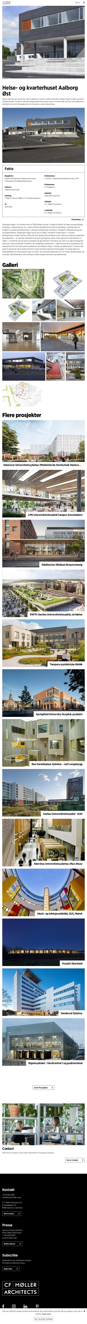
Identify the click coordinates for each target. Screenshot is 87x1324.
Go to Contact (72, 1160)
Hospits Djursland (72, 963)
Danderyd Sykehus (71, 1013)
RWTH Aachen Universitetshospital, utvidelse (56, 614)
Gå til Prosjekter (41, 1088)
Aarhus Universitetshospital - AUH (62, 813)
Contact (8, 1148)
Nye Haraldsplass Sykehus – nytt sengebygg (57, 764)
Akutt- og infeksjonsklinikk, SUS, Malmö (59, 913)
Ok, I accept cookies (43, 1319)
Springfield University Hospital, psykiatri (59, 714)
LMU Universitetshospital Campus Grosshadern (55, 514)
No (77, 2)
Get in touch (9, 1214)
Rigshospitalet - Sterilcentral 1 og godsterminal (55, 1063)
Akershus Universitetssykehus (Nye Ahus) (58, 863)
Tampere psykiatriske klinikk (66, 664)
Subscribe (8, 1269)
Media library (10, 1244)
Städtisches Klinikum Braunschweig (62, 564)
